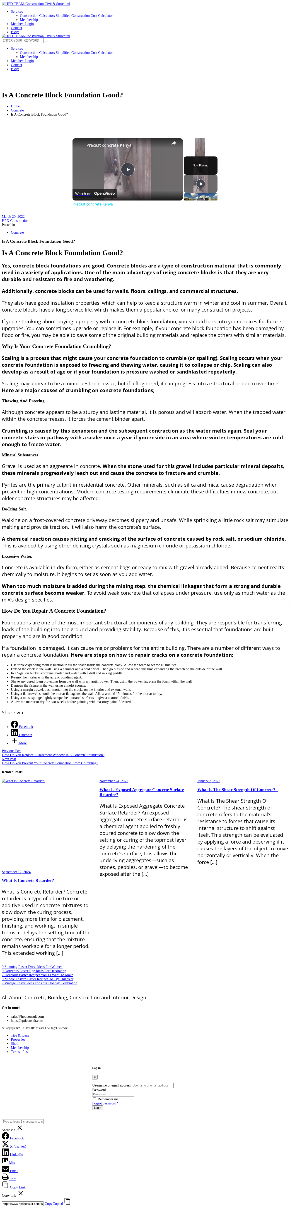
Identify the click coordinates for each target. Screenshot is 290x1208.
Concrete (17, 110)
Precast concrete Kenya (109, 145)
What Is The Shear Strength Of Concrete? (237, 789)
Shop (14, 1043)
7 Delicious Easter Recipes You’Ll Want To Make (37, 975)
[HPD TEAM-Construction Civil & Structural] (36, 4)
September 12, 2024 (16, 872)
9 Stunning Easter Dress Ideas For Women (32, 967)
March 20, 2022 (13, 216)
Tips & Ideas (20, 1035)
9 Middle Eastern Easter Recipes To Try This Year (37, 979)
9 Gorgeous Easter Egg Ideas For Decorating (34, 971)
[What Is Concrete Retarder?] (47, 824)
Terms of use (20, 1052)
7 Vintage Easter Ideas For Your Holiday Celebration (39, 983)
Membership (20, 1048)
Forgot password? (105, 1103)
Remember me (108, 1099)
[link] (79, 145)
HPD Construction (15, 221)
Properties (18, 1039)
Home (15, 106)
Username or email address (111, 1085)
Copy (54, 1204)
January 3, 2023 (208, 781)
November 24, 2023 (113, 781)
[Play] (200, 183)
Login (97, 1107)
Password (99, 1090)
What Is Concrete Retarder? (28, 880)
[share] (174, 143)
